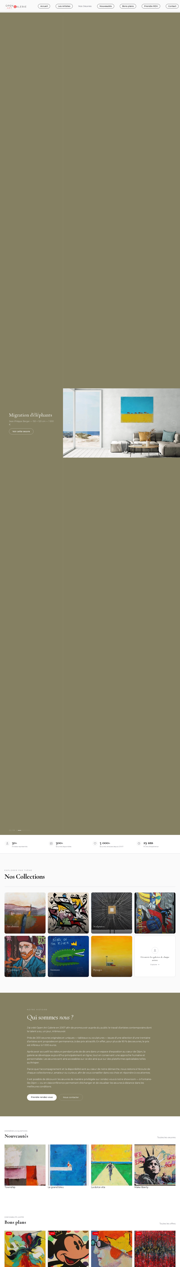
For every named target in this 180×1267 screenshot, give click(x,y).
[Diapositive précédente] (69, 423)
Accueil (44, 6)
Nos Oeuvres (85, 6)
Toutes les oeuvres (166, 1137)
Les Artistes (64, 6)
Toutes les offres (167, 1223)
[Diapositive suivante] (174, 423)
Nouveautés (106, 6)
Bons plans (128, 6)
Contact (172, 6)
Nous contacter (71, 1097)
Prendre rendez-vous (42, 1097)
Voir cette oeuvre (21, 431)
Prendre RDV (151, 6)
